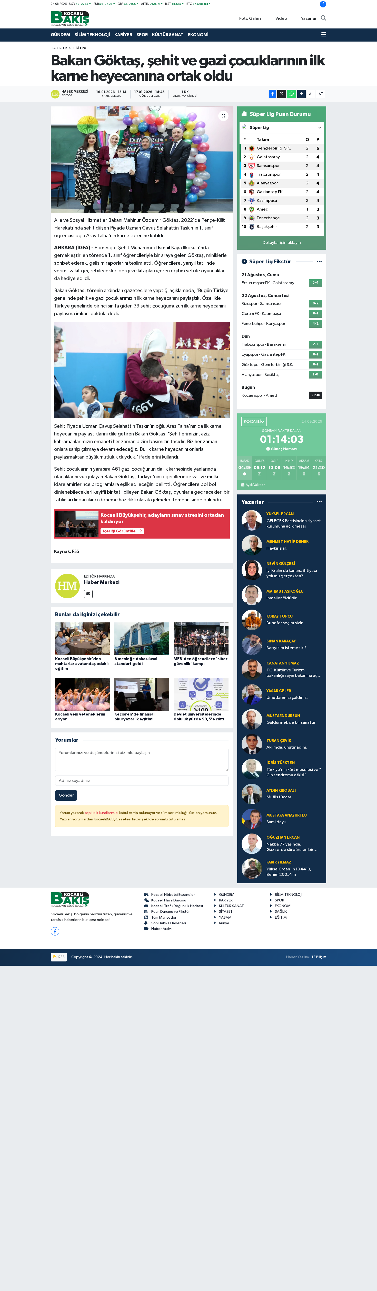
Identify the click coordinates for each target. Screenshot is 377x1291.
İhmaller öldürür (281, 598)
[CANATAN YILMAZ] (252, 669)
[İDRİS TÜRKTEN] (252, 769)
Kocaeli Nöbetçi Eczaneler (173, 895)
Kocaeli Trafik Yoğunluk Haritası (177, 906)
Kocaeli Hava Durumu (168, 900)
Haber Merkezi (102, 582)
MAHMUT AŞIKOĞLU (284, 591)
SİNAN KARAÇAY (281, 641)
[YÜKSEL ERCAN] (252, 520)
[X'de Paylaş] (281, 94)
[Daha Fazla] (301, 94)
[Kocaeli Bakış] (70, 18)
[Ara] (323, 18)
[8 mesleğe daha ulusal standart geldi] (141, 639)
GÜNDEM (60, 35)
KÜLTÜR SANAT (167, 35)
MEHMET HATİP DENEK (287, 542)
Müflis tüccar (278, 797)
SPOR (142, 35)
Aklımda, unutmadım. (286, 747)
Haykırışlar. (276, 548)
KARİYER (123, 35)
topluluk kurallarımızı (102, 813)
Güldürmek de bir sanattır (291, 722)
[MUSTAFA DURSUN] (252, 719)
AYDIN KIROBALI (281, 790)
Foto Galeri (250, 18)
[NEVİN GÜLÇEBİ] (252, 570)
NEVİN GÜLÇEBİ (280, 564)
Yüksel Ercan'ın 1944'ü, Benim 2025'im (288, 872)
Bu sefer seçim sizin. (285, 623)
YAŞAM (225, 917)
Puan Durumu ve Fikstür (170, 911)
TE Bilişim (318, 957)
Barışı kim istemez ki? (286, 648)
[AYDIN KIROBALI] (252, 794)
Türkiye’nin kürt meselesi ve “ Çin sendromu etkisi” (293, 772)
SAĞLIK (281, 911)
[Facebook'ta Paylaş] (272, 94)
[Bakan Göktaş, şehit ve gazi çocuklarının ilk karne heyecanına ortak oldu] (142, 159)
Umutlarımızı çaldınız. (287, 698)
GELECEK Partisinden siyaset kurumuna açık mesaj (293, 524)
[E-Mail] (88, 594)
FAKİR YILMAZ (278, 862)
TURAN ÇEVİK (278, 741)
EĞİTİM (79, 48)
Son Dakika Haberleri (168, 923)
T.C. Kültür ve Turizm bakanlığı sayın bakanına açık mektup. (293, 673)
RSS (61, 957)
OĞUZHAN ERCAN (283, 837)
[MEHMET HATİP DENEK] (252, 545)
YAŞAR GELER (278, 691)
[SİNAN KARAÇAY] (252, 644)
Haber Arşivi (161, 929)
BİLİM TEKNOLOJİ (92, 35)
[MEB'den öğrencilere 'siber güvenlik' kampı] (201, 639)
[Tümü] (319, 502)
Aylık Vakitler (255, 485)
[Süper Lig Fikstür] (319, 262)
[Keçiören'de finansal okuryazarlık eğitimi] (141, 694)
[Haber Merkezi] (67, 586)
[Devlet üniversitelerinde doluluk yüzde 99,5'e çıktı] (201, 694)
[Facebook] (55, 931)
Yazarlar (308, 18)
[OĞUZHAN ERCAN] (252, 843)
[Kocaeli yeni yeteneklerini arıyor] (82, 694)
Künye (224, 923)
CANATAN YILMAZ (282, 663)
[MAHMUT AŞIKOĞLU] (252, 595)
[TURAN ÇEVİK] (252, 744)
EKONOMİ (198, 35)
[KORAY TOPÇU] (252, 620)
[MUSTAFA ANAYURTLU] (252, 819)
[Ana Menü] (323, 35)
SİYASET (226, 911)
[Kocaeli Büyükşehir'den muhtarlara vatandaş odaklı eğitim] (82, 639)
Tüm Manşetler (163, 917)
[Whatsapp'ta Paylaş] (291, 94)
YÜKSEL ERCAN (280, 514)
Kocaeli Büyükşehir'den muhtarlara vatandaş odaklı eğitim (81, 664)
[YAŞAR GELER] (252, 694)
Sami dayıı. (276, 822)
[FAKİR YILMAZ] (252, 868)
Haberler (59, 48)
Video (281, 18)
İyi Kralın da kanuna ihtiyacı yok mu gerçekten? (291, 573)
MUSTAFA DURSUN (283, 716)
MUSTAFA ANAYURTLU (286, 815)
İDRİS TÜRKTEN (280, 763)
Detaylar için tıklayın (282, 243)
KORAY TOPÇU (279, 616)
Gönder (66, 795)
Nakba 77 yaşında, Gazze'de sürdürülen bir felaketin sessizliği (289, 847)
